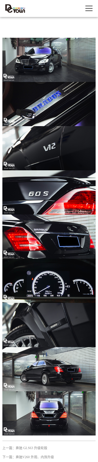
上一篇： (24, 448)
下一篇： (28, 457)
